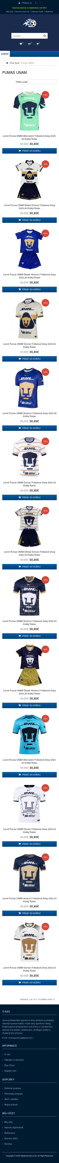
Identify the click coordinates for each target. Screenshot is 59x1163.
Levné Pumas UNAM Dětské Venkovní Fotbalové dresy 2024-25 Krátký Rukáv (29, 692)
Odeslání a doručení (14, 1059)
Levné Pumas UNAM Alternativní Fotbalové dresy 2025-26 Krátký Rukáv (29, 137)
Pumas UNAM (27, 62)
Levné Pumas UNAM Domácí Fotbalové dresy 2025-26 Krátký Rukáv (29, 345)
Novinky (8, 1143)
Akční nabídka (11, 1099)
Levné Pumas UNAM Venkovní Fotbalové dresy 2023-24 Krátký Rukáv (30, 900)
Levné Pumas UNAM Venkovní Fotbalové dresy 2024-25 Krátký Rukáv (30, 622)
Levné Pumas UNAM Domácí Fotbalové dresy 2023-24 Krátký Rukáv (29, 830)
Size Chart (9, 1065)
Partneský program (13, 1093)
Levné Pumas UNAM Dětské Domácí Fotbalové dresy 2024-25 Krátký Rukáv (29, 553)
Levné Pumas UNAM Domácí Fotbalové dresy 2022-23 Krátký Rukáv (29, 969)
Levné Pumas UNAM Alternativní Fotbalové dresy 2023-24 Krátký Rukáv (29, 761)
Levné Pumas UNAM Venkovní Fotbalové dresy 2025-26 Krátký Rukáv (30, 415)
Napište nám (10, 1070)
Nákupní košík (37, 11)
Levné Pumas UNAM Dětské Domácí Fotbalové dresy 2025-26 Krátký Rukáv (29, 207)
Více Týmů (14, 62)
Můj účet (9, 11)
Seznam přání (11, 1138)
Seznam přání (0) (22, 11)
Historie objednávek (13, 1127)
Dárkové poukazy (12, 1088)
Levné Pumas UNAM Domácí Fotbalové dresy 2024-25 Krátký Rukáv (29, 484)
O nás (7, 1054)
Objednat (49, 11)
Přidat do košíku (31, 150)
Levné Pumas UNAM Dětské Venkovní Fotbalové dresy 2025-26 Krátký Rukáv (29, 276)
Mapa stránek (11, 1104)
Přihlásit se (26, 2)
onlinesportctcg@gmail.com (20, 1037)
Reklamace (9, 1132)
